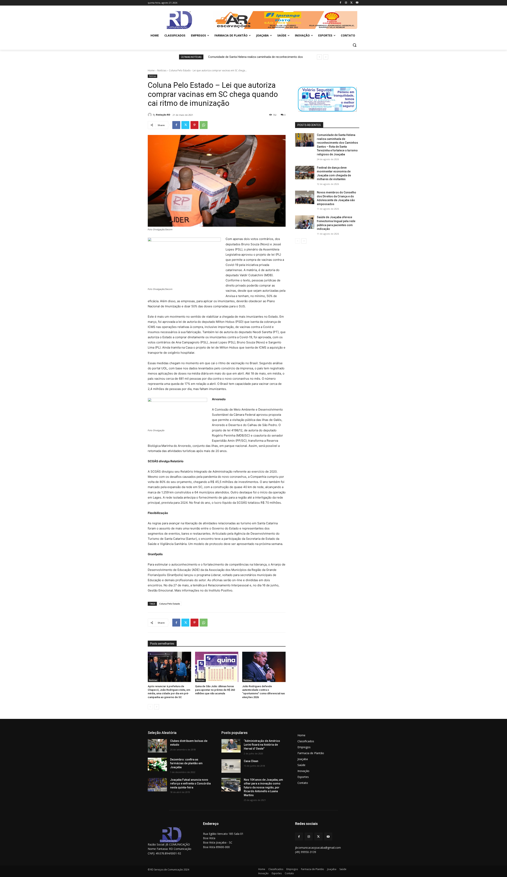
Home (151, 70)
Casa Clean (251, 761)
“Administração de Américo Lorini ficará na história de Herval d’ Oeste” (262, 744)
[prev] (319, 56)
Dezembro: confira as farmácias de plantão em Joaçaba (186, 763)
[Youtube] (357, 3)
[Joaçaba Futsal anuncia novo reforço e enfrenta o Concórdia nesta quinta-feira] (157, 784)
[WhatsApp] (204, 125)
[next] (325, 56)
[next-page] (156, 706)
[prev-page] (150, 706)
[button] (354, 45)
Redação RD (163, 114)
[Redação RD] (150, 115)
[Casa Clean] (231, 766)
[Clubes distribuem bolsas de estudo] (157, 746)
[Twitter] (351, 3)
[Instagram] (346, 3)
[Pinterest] (194, 125)
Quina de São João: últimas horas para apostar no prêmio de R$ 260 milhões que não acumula (215, 690)
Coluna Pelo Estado (169, 603)
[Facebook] (340, 3)
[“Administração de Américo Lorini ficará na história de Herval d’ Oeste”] (231, 746)
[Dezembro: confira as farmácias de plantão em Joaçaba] (157, 764)
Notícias (161, 70)
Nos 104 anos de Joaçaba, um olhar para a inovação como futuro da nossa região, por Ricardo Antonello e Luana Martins (263, 787)
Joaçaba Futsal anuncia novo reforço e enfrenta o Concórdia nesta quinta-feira (190, 783)
